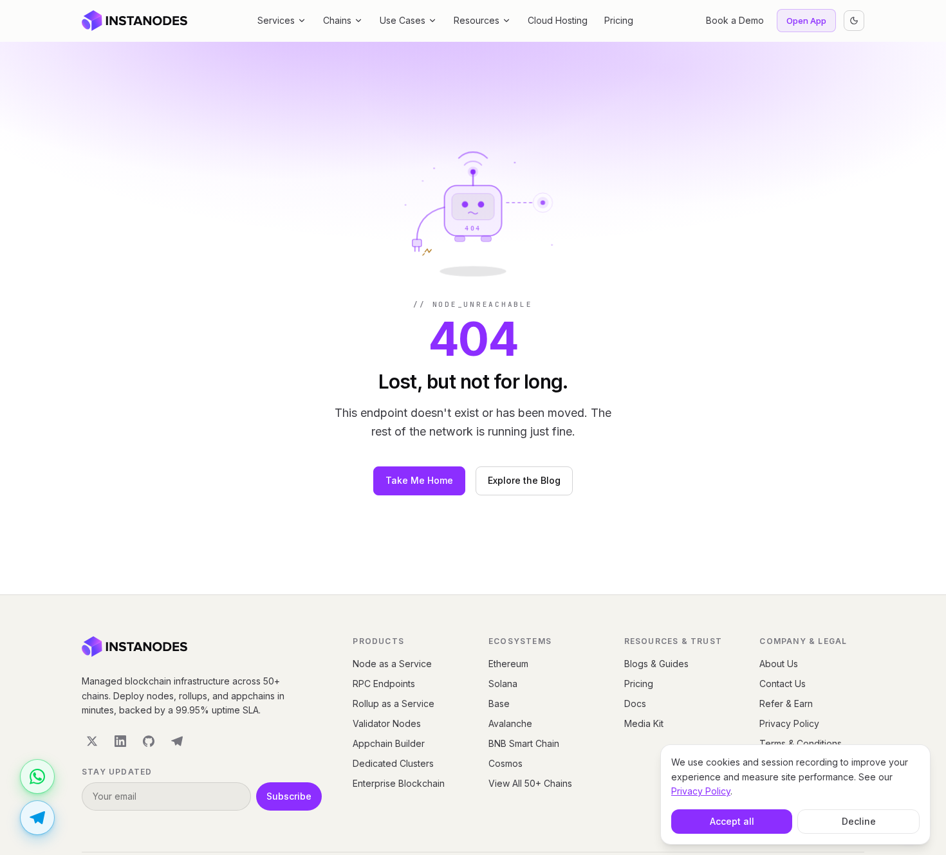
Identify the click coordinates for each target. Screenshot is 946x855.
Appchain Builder (389, 743)
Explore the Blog (524, 480)
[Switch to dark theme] (854, 20)
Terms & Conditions (800, 743)
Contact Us (782, 683)
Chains (337, 20)
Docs (635, 703)
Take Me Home (419, 480)
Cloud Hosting (558, 20)
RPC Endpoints (384, 683)
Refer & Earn (786, 703)
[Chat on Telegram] (37, 817)
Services (276, 20)
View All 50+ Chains (530, 783)
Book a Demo (735, 20)
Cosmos (505, 763)
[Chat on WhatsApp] (37, 776)
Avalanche (510, 723)
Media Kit (643, 723)
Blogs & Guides (656, 663)
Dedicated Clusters (393, 763)
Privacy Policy (789, 723)
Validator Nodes (387, 723)
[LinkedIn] (120, 741)
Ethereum (508, 663)
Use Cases (402, 20)
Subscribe (288, 796)
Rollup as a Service (393, 703)
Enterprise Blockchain (399, 783)
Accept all (732, 821)
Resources (476, 20)
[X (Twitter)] (92, 741)
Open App (806, 20)
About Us (778, 663)
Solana (502, 683)
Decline (859, 821)
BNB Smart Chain (523, 743)
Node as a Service (392, 663)
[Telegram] (177, 741)
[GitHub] (148, 741)
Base (499, 703)
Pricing (618, 20)
